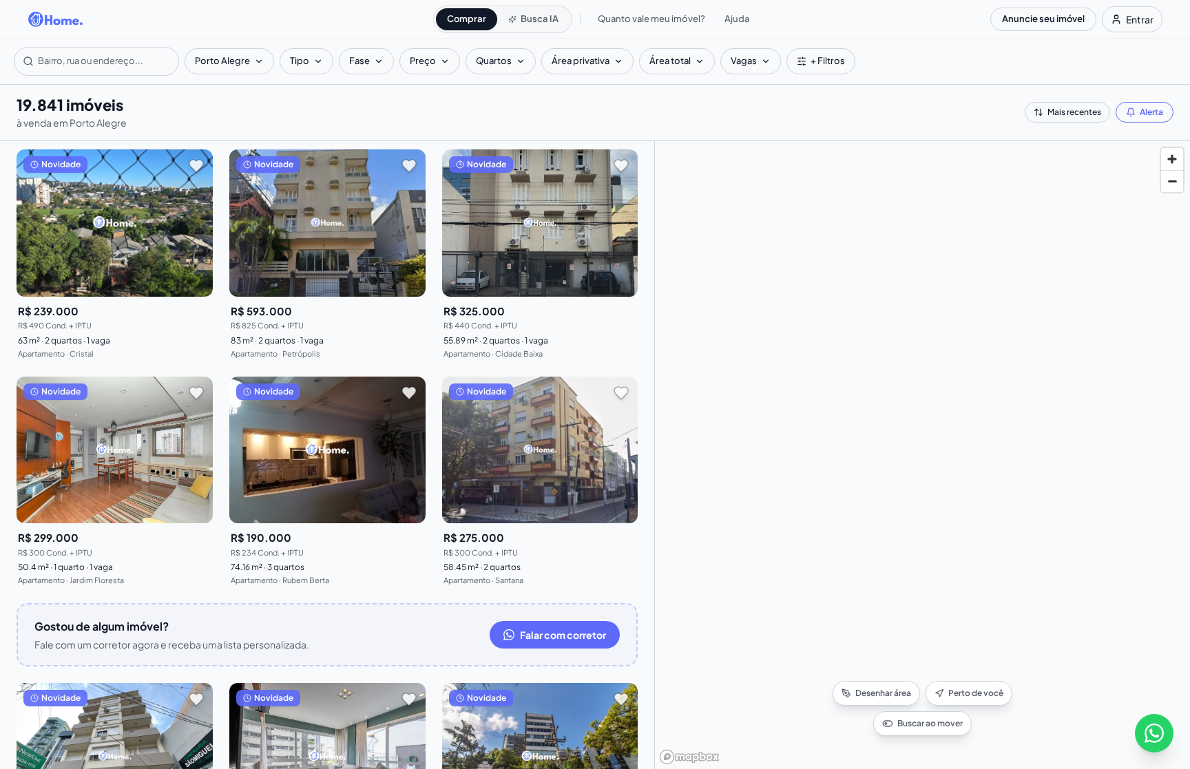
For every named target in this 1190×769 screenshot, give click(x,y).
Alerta (1151, 112)
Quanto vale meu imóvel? (651, 18)
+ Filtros (828, 60)
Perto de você (975, 693)
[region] (922, 455)
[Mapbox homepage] (689, 757)
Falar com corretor (563, 635)
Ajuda (736, 18)
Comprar (466, 18)
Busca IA (540, 18)
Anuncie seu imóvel (1043, 18)
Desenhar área (883, 693)
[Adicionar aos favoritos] (196, 166)
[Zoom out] (1172, 181)
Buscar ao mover (930, 723)
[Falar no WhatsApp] (1154, 733)
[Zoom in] (1172, 159)
